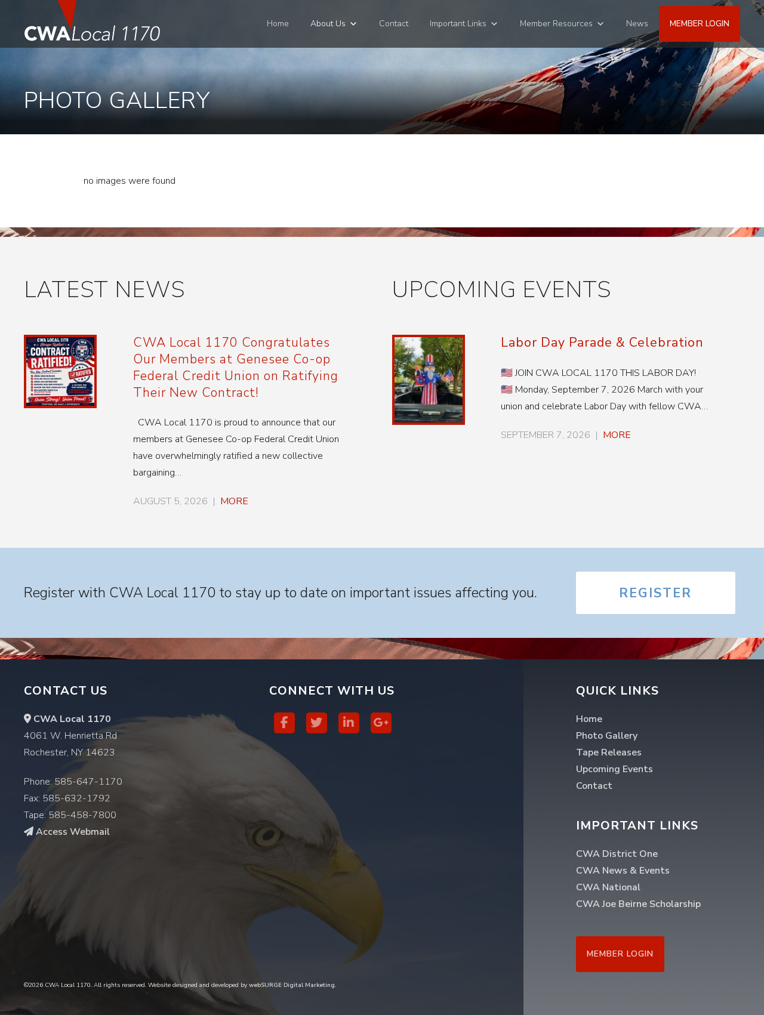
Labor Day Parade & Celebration (602, 342)
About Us (328, 23)
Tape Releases (609, 752)
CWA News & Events (623, 870)
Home (278, 23)
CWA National (608, 887)
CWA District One (617, 853)
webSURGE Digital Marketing (292, 985)
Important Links (458, 23)
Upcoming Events (614, 769)
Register (655, 593)
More (234, 501)
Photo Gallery (606, 735)
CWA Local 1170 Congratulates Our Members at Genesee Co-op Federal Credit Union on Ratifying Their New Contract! (235, 367)
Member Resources (556, 23)
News (637, 23)
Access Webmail (71, 831)
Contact (393, 23)
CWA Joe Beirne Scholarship (638, 904)
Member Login (699, 23)
